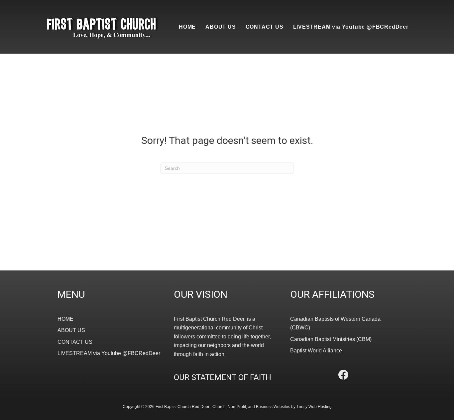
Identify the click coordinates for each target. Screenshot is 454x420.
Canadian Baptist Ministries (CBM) (331, 339)
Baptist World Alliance (316, 350)
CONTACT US (265, 27)
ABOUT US (220, 27)
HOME (187, 27)
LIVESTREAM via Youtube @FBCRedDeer (350, 27)
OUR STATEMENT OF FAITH (222, 377)
